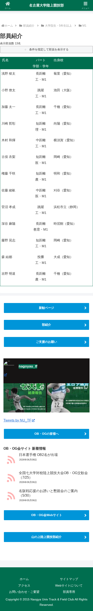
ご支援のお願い (46, 341)
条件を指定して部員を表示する (48, 49)
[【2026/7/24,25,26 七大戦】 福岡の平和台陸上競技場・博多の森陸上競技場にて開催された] (24, 404)
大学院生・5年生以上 (58, 25)
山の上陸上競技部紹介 (46, 537)
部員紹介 (28, 25)
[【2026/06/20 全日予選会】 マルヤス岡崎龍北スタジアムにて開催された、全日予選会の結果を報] (68, 404)
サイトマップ (69, 579)
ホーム (9, 25)
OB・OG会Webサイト (46, 515)
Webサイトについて (69, 585)
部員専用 (69, 591)
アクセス (24, 585)
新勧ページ (46, 308)
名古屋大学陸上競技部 (46, 5)
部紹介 (46, 324)
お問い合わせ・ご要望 (24, 591)
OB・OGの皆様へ (46, 433)
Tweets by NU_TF (17, 420)
